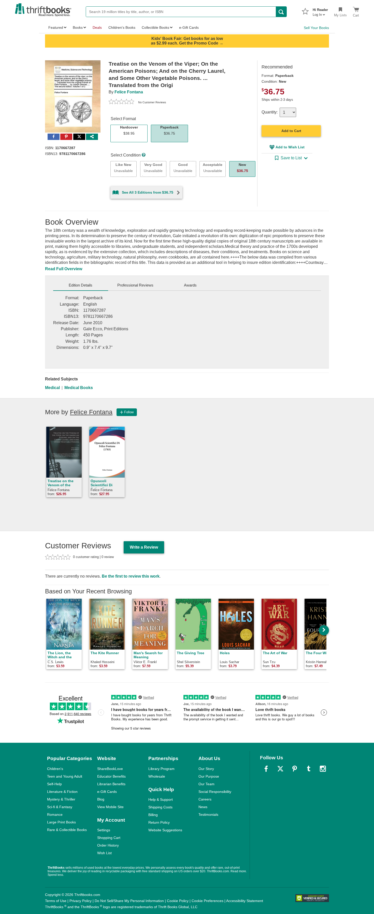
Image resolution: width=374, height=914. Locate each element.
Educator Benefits (111, 776)
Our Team (206, 784)
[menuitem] (320, 11)
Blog (100, 799)
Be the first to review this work (131, 576)
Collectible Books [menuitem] (155, 27)
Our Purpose (208, 776)
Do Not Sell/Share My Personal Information (129, 901)
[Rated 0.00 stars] (121, 102)
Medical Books (78, 387)
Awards (190, 285)
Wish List (104, 853)
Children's (55, 769)
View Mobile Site (110, 807)
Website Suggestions (165, 830)
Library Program (161, 769)
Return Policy (159, 822)
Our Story (206, 769)
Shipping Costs (160, 807)
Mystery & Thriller (61, 799)
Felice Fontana (128, 92)
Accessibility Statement (244, 901)
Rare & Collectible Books (67, 830)
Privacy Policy (80, 901)
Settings (103, 830)
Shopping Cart (108, 838)
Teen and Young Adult (64, 776)
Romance (55, 814)
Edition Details (80, 285)
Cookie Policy (178, 901)
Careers (204, 799)
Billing (153, 815)
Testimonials (208, 814)
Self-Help (54, 784)
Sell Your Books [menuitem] (316, 28)
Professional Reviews (135, 285)
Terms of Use (55, 901)
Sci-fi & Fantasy (59, 807)
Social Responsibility (214, 792)
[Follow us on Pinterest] (295, 769)
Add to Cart (291, 131)
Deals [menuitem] (97, 27)
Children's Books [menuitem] (121, 27)
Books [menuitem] (78, 27)
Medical (52, 387)
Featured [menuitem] (55, 27)
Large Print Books (61, 822)
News (202, 807)
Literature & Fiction (62, 792)
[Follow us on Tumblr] (309, 769)
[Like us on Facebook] (266, 769)
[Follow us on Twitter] (280, 769)
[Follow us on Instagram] (323, 769)
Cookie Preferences (207, 901)
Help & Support (160, 799)
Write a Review (144, 547)
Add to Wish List (290, 147)
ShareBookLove (110, 769)
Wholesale (156, 776)
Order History (108, 845)
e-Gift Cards (107, 792)
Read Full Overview (63, 269)
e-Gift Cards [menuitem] (189, 27)
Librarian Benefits (111, 784)
